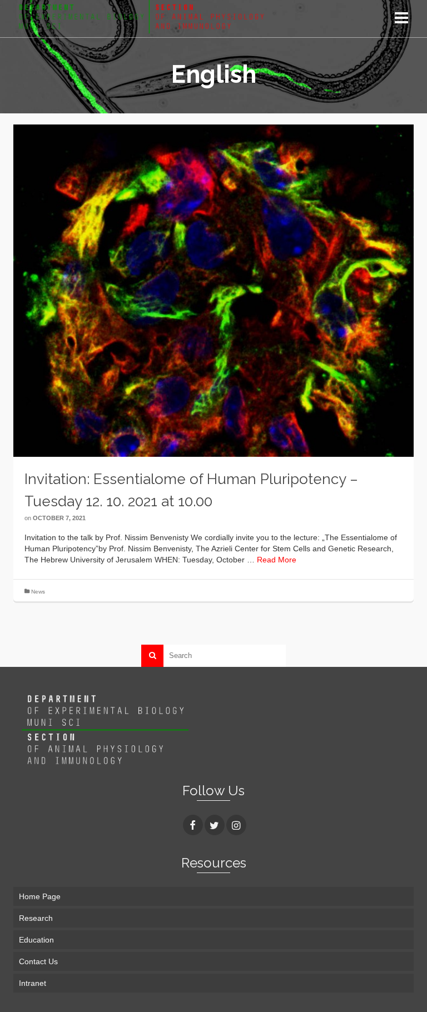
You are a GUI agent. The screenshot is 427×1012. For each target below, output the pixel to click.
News (38, 592)
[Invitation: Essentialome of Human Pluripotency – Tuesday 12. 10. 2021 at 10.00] (213, 289)
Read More (276, 559)
